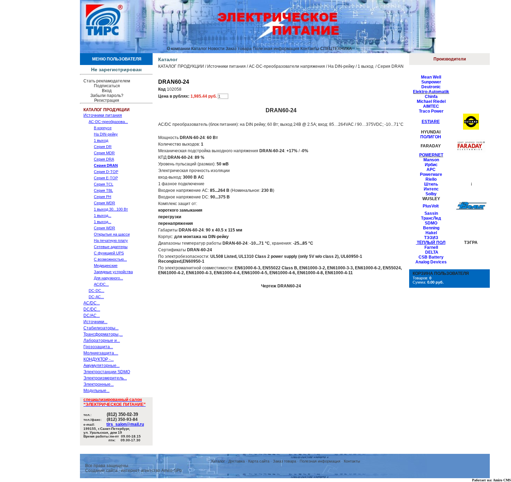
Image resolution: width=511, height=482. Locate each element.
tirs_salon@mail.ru (125, 424)
